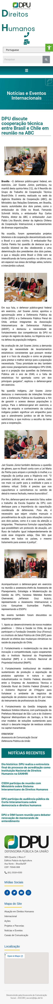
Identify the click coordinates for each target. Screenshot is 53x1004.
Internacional (10, 916)
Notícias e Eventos (13, 930)
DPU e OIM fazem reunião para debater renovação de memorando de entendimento (25, 818)
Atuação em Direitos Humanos (19, 911)
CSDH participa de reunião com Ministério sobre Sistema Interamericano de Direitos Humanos (25, 786)
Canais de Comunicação (16, 935)
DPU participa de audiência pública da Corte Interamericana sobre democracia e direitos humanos (25, 802)
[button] (49, 48)
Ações (7, 921)
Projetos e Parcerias (14, 925)
